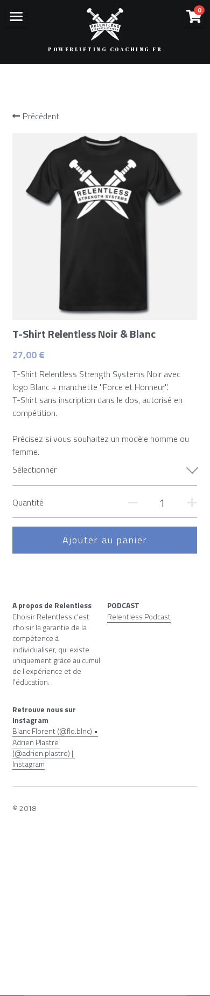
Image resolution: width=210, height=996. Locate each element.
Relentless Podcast (139, 616)
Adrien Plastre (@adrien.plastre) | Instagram (43, 753)
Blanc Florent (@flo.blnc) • (55, 730)
